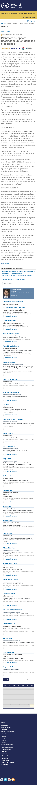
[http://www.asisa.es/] (14, 48)
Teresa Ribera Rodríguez (11, 346)
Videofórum (31, 13)
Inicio (2, 13)
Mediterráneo (4, 26)
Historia (4, 734)
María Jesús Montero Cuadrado (13, 419)
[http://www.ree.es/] (29, 48)
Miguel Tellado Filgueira (10, 579)
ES (4, 279)
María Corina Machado (10, 379)
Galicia (26, 23)
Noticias (7, 13)
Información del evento (11, 316)
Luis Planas (6, 405)
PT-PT (24, 279)
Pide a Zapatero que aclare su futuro (11, 273)
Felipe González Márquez (11, 392)
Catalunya (14, 23)
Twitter (6, 779)
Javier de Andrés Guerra (11, 333)
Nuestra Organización (7, 731)
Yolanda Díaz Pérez (9, 548)
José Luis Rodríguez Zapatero (12, 610)
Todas (3, 23)
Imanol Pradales (8, 433)
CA (6, 279)
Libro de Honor (7, 756)
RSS (13, 779)
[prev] (4, 679)
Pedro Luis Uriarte (9, 446)
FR (20, 279)
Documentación (22, 13)
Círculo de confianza (7, 745)
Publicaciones (6, 749)
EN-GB (17, 279)
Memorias (5, 758)
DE (14, 279)
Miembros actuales (7, 747)
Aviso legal (5, 760)
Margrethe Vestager (9, 362)
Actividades (14, 13)
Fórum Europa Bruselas (29, 17)
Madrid (9, 23)
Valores (4, 740)
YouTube (9, 779)
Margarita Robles (8, 667)
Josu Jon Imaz (7, 638)
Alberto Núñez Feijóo (9, 320)
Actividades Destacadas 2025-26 (13, 302)
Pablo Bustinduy (8, 533)
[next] (7, 679)
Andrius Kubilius (8, 652)
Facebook (2, 779)
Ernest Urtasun (8, 490)
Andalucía (31, 23)
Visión (3, 738)
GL (11, 279)
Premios (4, 754)
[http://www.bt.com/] (21, 48)
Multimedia (6, 263)
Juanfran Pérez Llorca (10, 563)
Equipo (4, 742)
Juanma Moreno (8, 520)
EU (9, 279)
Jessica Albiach (7, 506)
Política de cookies (8, 762)
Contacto (5, 764)
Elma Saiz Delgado (9, 593)
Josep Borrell (7, 458)
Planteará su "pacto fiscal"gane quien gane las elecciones (18, 271)
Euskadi (21, 23)
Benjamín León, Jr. (9, 623)
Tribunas (4, 751)
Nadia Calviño (7, 476)
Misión (4, 736)
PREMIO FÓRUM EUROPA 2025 (14, 307)
